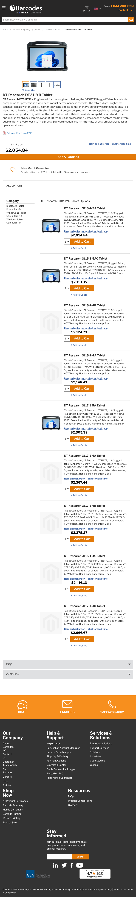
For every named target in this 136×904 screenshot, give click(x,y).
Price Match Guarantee (59, 777)
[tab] (68, 184)
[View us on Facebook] (71, 866)
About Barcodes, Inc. (8, 746)
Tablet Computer (53, 29)
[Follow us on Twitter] (64, 866)
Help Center (53, 743)
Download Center (56, 764)
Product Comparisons (80, 800)
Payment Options (56, 760)
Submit (80, 857)
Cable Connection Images (61, 769)
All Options (14, 185)
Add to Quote (80, 248)
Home (5, 29)
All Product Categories (15, 801)
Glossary (73, 805)
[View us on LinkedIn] (55, 866)
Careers (7, 776)
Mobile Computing (13, 809)
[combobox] (68, 19)
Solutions (95, 752)
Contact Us (125, 9)
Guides (94, 764)
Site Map (87, 889)
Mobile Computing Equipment (27, 29)
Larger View (30, 90)
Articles (7, 785)
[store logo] (25, 9)
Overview (12, 674)
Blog (5, 781)
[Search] (131, 19)
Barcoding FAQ (55, 773)
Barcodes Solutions (101, 743)
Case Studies (97, 760)
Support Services (99, 747)
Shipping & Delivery (57, 756)
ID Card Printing (11, 818)
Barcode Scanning (13, 805)
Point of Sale (10, 822)
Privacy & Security (103, 889)
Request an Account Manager (63, 747)
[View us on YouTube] (79, 866)
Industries (95, 756)
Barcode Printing (12, 813)
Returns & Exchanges (59, 752)
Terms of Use (119, 889)
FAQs (9, 664)
